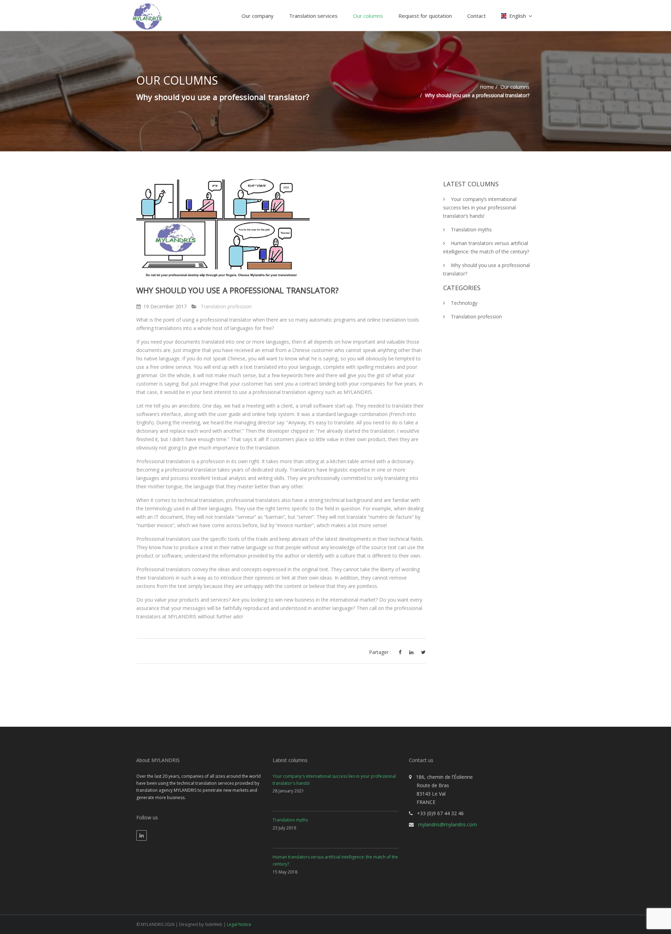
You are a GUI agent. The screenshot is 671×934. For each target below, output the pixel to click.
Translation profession (226, 306)
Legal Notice (239, 924)
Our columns (368, 15)
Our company (257, 15)
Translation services (313, 15)
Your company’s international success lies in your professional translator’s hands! (480, 207)
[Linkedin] (141, 835)
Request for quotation (425, 15)
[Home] (147, 15)
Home (487, 87)
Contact (476, 15)
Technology (464, 303)
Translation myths (471, 229)
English (517, 15)
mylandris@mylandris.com (447, 824)
